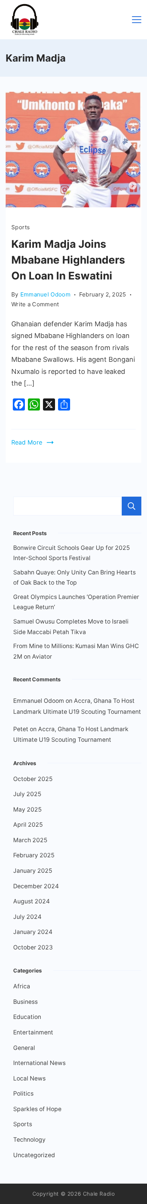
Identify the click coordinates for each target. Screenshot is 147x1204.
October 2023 (33, 947)
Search (131, 506)
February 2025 (34, 855)
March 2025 (30, 840)
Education (27, 1016)
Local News (29, 1078)
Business (25, 1001)
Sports (20, 227)
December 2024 (36, 886)
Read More (26, 442)
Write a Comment (35, 303)
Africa (21, 986)
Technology (29, 1139)
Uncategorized (34, 1155)
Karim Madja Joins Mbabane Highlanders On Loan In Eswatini (68, 260)
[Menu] (136, 19)
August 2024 (31, 901)
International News (39, 1063)
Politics (23, 1093)
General (24, 1047)
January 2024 (32, 931)
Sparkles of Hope (37, 1109)
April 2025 (28, 824)
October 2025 (33, 779)
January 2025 (32, 870)
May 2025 (27, 809)
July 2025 (27, 794)
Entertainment (33, 1032)
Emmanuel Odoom (38, 700)
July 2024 (27, 916)
